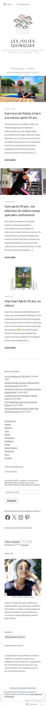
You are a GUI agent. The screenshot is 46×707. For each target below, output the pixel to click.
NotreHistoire (11, 448)
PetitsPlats (9, 451)
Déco (7, 431)
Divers (7, 434)
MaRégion (9, 441)
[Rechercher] (17, 4)
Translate (24, 545)
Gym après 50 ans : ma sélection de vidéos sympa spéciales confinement (22, 210)
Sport (7, 454)
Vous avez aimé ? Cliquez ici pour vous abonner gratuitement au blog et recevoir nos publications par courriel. (22, 483)
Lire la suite (10, 159)
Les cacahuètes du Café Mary (17, 376)
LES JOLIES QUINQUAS (23, 43)
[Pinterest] (27, 517)
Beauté (8, 424)
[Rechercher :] (27, 4)
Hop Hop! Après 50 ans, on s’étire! (23, 303)
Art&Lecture (10, 421)
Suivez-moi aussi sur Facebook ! (19, 528)
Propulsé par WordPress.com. (23, 688)
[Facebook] (8, 517)
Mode (7, 444)
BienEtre (8, 428)
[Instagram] (21, 517)
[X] (14, 517)
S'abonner (11, 501)
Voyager (8, 458)
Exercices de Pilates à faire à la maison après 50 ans (23, 115)
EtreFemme (10, 438)
